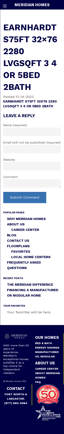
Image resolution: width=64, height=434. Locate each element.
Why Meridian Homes (26, 219)
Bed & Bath (43, 343)
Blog (11, 235)
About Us (16, 224)
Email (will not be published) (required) (31, 142)
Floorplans (18, 246)
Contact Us (18, 241)
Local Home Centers (31, 257)
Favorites (20, 251)
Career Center (25, 230)
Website (9, 159)
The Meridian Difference (30, 284)
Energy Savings (47, 347)
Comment (10, 177)
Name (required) (15, 125)
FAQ (38, 382)
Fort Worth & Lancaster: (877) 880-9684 (15, 399)
